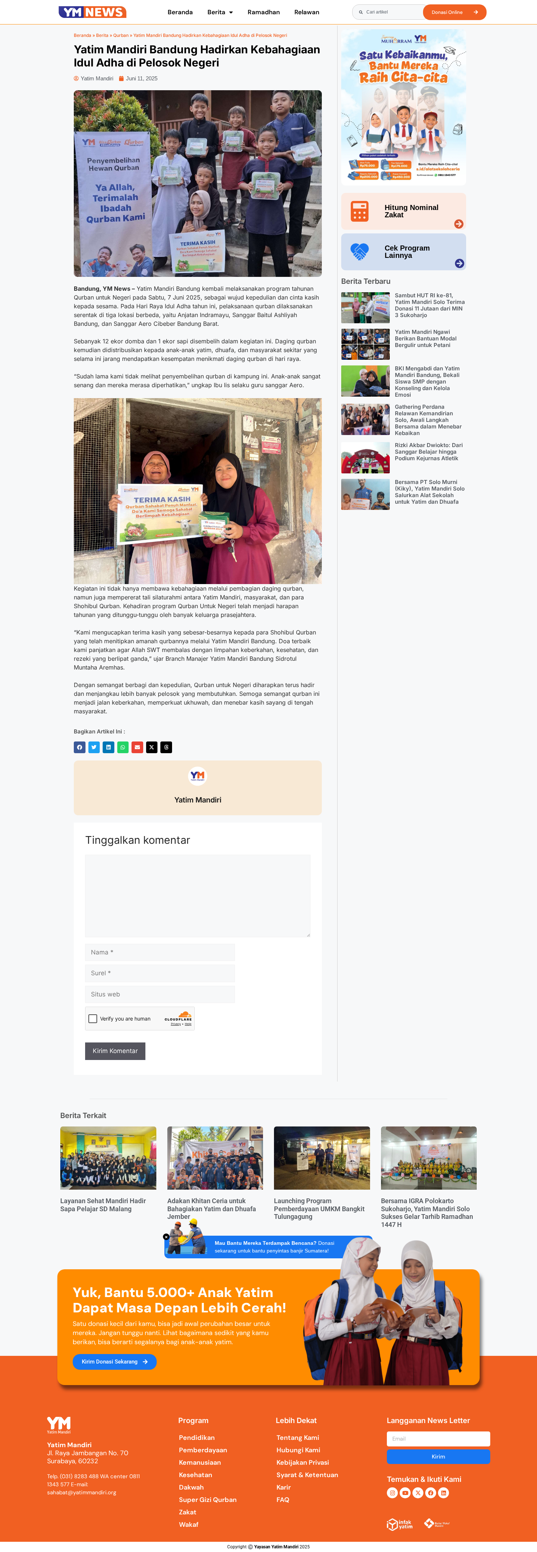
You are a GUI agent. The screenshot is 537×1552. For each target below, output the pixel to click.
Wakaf (189, 1524)
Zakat (188, 1512)
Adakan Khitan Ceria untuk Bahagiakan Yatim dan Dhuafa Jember (211, 1208)
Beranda (180, 12)
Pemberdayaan (203, 1450)
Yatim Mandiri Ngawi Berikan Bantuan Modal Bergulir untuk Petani (426, 338)
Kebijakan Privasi (303, 1462)
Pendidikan (197, 1437)
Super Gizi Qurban (208, 1499)
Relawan (306, 12)
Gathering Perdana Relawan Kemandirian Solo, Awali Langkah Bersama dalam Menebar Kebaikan (428, 419)
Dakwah (191, 1487)
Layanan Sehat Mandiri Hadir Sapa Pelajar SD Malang (103, 1205)
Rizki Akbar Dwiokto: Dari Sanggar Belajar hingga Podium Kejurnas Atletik (429, 452)
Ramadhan (264, 12)
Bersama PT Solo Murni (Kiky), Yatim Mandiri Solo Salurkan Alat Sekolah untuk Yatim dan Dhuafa (430, 491)
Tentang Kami (298, 1437)
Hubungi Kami (298, 1450)
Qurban (121, 35)
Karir (284, 1487)
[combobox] (391, 12)
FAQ (283, 1499)
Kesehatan (195, 1475)
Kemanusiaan (200, 1462)
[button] (79, 747)
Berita (216, 12)
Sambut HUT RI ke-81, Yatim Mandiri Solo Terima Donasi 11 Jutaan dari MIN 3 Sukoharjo (430, 305)
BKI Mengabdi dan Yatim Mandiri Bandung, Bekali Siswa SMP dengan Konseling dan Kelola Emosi (427, 381)
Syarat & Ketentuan (307, 1475)
